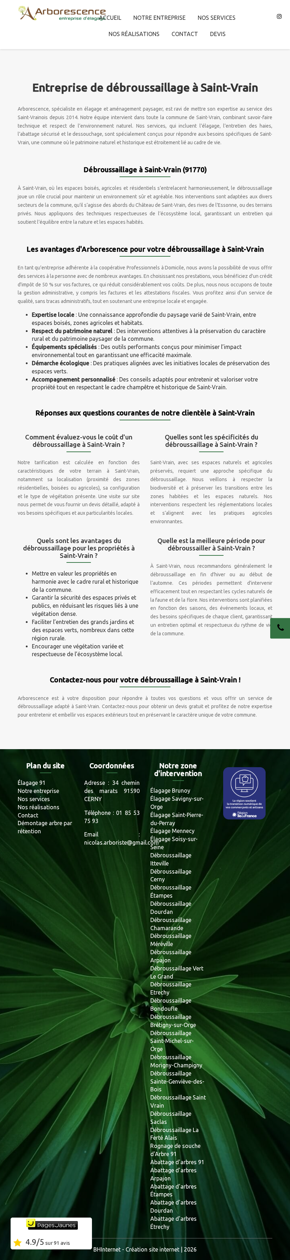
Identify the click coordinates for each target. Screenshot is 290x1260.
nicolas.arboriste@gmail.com (121, 842)
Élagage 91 (32, 783)
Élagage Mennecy (172, 831)
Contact (185, 34)
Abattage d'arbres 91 (177, 1162)
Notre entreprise (159, 17)
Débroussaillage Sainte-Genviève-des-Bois (177, 1081)
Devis (218, 34)
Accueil (110, 17)
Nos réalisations (134, 34)
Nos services (217, 17)
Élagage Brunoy (170, 790)
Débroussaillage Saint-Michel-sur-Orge (172, 1041)
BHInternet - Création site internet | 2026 (145, 1249)
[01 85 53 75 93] (280, 628)
